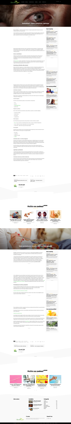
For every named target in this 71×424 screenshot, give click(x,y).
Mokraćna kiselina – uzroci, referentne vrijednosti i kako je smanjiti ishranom (55, 220)
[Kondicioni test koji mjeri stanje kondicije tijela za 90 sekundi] (52, 90)
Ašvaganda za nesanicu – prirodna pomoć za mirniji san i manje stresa (51, 32)
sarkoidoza (24, 175)
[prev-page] (34, 225)
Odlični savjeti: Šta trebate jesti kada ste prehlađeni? (37, 401)
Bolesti (36, 20)
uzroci (14, 176)
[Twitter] (58, 1)
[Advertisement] (29, 42)
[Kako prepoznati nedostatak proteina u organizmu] (52, 102)
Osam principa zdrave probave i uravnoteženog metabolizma (37, 405)
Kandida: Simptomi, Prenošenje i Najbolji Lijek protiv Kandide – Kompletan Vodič (28, 220)
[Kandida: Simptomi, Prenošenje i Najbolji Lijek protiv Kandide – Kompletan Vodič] (29, 214)
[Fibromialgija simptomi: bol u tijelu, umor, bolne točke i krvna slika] (16, 214)
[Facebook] (56, 1)
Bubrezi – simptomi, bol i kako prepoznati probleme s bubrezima (42, 220)
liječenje (21, 175)
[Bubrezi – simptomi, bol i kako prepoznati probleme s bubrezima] (42, 214)
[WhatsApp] (40, 176)
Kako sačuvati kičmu (36, 408)
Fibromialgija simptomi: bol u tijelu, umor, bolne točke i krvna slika (16, 220)
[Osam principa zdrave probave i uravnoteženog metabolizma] (31, 405)
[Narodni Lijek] (28, 25)
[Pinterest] (39, 176)
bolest (16, 175)
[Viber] (42, 176)
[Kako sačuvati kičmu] (31, 409)
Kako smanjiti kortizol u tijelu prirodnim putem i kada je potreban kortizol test (51, 79)
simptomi (27, 175)
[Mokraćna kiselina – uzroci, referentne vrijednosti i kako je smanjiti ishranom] (55, 214)
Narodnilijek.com (18, 423)
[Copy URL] (44, 176)
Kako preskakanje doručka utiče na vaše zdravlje (20, 181)
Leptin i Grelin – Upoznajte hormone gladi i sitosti (36, 181)
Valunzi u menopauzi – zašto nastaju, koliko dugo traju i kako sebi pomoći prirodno (51, 52)
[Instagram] (57, 1)
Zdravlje (34, 20)
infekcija (19, 175)
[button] (60, 1)
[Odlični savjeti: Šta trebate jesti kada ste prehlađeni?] (31, 401)
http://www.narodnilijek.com (22, 185)
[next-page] (36, 225)
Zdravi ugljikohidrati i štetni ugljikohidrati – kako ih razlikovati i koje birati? (51, 39)
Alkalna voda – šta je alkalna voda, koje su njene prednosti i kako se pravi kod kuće (51, 72)
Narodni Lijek (31, 25)
